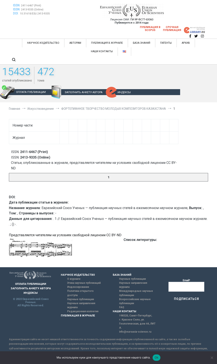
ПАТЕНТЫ (166, 42)
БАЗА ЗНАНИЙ (141, 42)
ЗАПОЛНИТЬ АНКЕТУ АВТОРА (84, 92)
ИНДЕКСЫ (124, 92)
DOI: (16, 13)
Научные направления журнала (81, 305)
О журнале (74, 278)
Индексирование (78, 286)
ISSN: (16, 5)
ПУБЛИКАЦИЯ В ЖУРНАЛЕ (107, 42)
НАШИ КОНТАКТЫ (102, 51)
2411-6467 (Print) (31, 5)
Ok (157, 357)
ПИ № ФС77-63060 (141, 19)
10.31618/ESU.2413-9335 (35, 13)
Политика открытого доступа (80, 293)
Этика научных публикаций (84, 282)
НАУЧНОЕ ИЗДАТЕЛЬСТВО (43, 42)
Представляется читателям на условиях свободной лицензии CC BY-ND (65, 235)
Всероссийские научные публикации (135, 301)
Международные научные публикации (136, 293)
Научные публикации (80, 299)
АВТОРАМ (75, 42)
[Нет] (212, 358)
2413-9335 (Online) (32, 9)
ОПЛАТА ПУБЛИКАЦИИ (31, 92)
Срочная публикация (172, 29)
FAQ (121, 307)
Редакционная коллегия (82, 311)
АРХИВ (186, 42)
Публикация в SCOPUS (150, 29)
